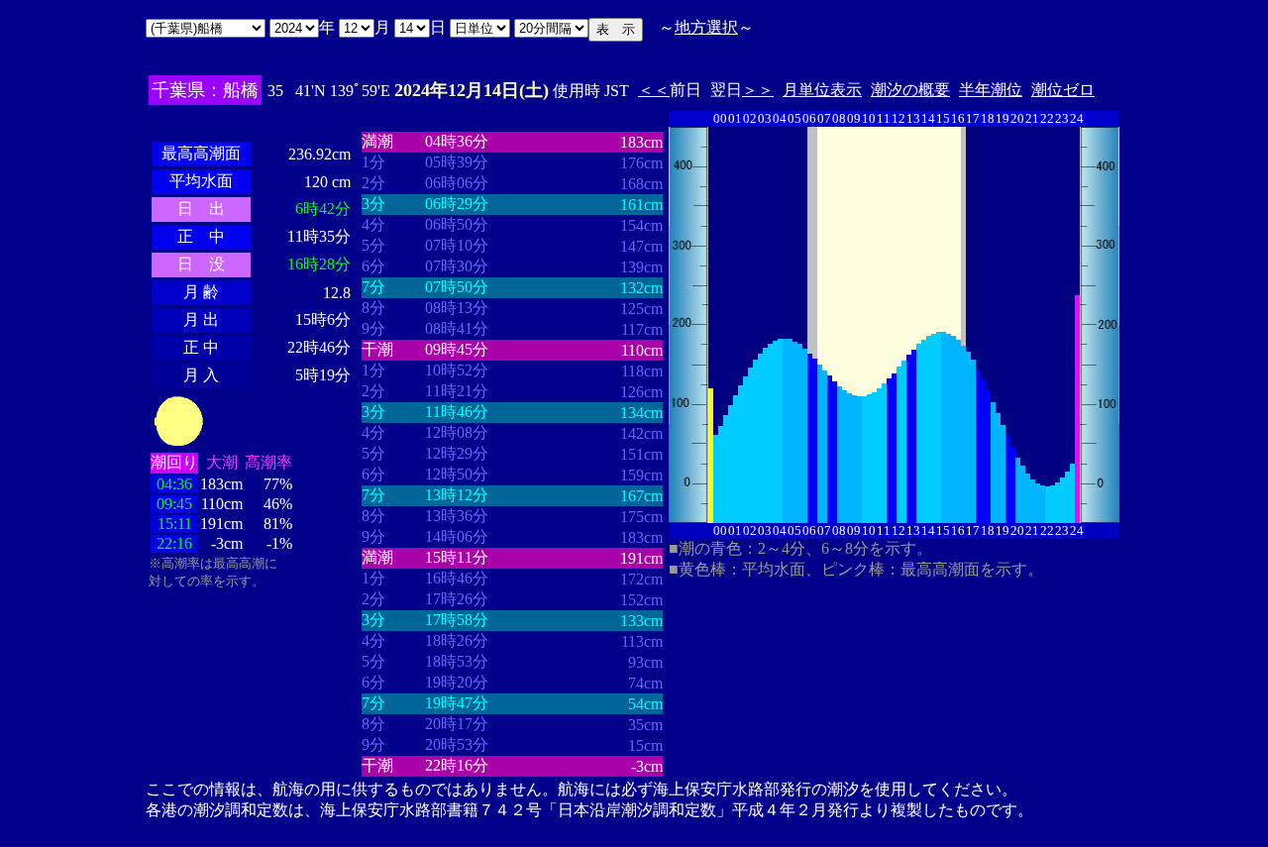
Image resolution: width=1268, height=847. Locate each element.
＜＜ (654, 89)
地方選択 (706, 27)
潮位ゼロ (1063, 89)
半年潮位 (990, 89)
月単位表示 (822, 89)
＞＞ (758, 89)
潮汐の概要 (910, 89)
